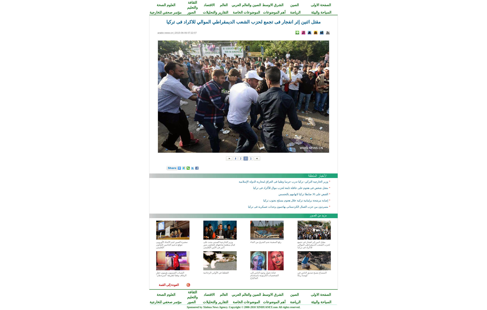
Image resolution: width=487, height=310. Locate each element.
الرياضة (295, 12)
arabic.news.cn (165, 33)
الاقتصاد (209, 5)
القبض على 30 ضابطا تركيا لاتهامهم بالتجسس (303, 194)
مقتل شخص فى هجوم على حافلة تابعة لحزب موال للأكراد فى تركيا (290, 188)
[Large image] (303, 32)
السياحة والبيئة (321, 12)
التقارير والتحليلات (215, 12)
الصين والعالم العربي (246, 5)
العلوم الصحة (166, 5)
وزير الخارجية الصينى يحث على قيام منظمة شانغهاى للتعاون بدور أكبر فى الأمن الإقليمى (219, 245)
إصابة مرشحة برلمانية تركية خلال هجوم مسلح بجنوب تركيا (295, 200)
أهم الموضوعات (274, 12)
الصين (294, 5)
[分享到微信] (188, 168)
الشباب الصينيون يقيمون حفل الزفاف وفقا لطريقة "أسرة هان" (171, 274)
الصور (191, 12)
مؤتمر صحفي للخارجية (166, 12)
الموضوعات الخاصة (246, 12)
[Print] (316, 32)
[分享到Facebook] (197, 168)
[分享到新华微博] (183, 168)
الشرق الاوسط (272, 5)
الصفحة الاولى (321, 5)
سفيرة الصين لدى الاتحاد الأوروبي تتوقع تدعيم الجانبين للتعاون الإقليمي (172, 245)
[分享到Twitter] (192, 168)
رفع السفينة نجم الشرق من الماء (265, 242)
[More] (297, 32)
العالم (224, 5)
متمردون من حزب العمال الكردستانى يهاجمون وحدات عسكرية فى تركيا (288, 206)
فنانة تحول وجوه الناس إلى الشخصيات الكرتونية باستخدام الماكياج (264, 275)
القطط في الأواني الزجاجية (216, 272)
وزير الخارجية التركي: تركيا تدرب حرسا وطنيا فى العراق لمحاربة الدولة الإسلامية (283, 181)
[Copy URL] (309, 32)
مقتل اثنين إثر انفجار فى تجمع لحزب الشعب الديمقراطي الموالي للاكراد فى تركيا (314, 245)
